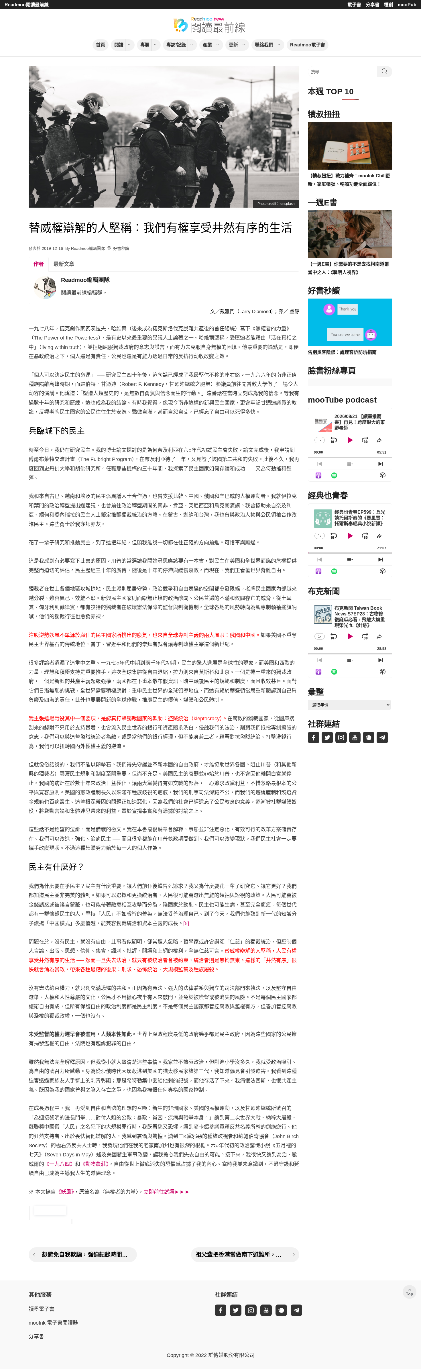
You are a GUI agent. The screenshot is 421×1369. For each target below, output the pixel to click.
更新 (233, 44)
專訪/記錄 (176, 44)
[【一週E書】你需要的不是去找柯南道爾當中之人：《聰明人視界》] (350, 234)
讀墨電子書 (41, 1309)
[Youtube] (355, 737)
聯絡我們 (264, 44)
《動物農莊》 (94, 1164)
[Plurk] (368, 737)
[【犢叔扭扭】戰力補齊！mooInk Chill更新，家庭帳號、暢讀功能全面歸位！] (350, 146)
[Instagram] (341, 737)
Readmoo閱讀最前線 (27, 4)
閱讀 (118, 44)
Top (409, 1294)
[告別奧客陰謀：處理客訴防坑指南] (350, 322)
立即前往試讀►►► (166, 1192)
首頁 (100, 44)
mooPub (407, 4)
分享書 (372, 4)
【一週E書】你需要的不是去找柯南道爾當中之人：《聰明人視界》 (348, 268)
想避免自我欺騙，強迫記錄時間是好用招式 (87, 1255)
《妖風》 (65, 1192)
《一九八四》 (59, 1164)
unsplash (287, 204)
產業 (207, 44)
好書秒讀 (121, 248)
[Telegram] (382, 737)
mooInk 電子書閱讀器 (53, 1323)
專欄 (144, 44)
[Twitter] (327, 737)
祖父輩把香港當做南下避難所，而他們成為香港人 (241, 1255)
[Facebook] (313, 737)
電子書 (354, 4)
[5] (186, 923)
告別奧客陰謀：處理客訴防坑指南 (342, 352)
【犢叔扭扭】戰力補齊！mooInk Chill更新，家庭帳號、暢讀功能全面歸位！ (349, 180)
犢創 (388, 4)
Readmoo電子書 (307, 44)
